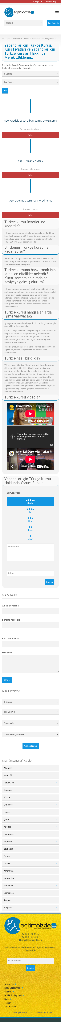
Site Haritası (10, 1006)
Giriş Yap (52, 1)
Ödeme (7, 992)
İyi (30, 512)
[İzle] (30, 414)
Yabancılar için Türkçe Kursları (44, 39)
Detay (30, 135)
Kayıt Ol (38, 1)
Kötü (30, 530)
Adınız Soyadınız (10, 606)
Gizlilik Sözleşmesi (13, 995)
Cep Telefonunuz (10, 638)
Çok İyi (30, 503)
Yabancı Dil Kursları (21, 39)
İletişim (7, 1003)
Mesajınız (7, 652)
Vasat (30, 539)
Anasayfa (6, 39)
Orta (30, 521)
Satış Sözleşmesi (12, 988)
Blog (6, 999)
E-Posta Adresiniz (11, 620)
